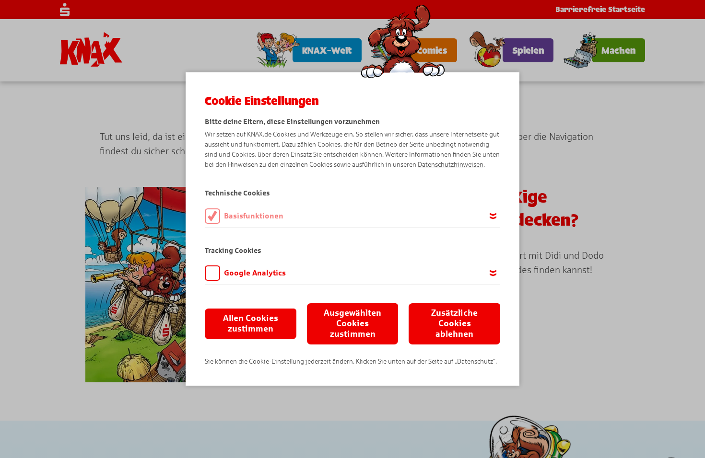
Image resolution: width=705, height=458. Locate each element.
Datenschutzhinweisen (450, 164)
